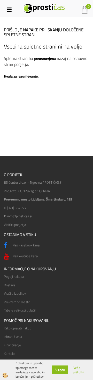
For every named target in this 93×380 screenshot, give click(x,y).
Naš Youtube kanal (25, 256)
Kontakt (9, 353)
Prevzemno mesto (17, 302)
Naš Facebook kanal (26, 245)
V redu (60, 369)
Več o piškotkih (79, 369)
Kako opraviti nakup (17, 328)
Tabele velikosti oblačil (20, 310)
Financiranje (12, 345)
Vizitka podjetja (15, 224)
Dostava (9, 285)
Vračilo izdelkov (15, 293)
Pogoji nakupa (14, 276)
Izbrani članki (13, 336)
